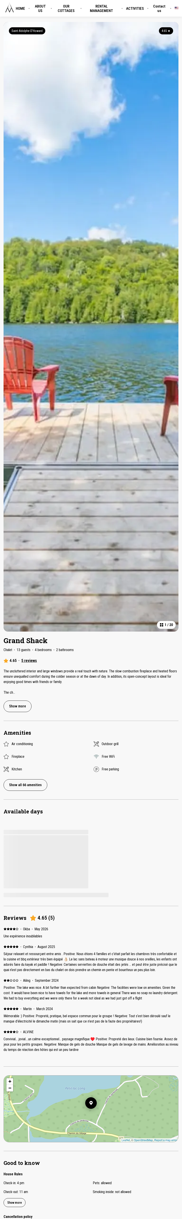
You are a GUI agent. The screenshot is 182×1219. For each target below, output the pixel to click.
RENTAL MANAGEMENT (101, 8)
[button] (97, 1114)
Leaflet (126, 1140)
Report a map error (165, 1140)
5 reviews (29, 660)
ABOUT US (40, 8)
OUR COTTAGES (66, 8)
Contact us (159, 8)
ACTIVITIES (135, 8)
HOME (20, 8)
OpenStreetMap (143, 1140)
